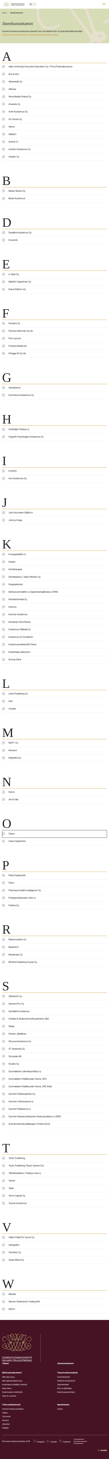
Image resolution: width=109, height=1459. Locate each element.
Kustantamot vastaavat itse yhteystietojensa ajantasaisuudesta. (30, 34)
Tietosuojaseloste (79, 1439)
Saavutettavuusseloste (80, 1441)
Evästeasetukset (78, 1443)
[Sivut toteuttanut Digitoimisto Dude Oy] (102, 1451)
